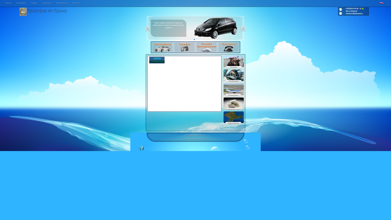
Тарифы (34, 3)
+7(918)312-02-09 (351, 8)
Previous (147, 28)
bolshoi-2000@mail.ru (354, 13)
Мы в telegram (351, 11)
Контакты (76, 3)
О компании (46, 3)
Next (243, 28)
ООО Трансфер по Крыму (192, 135)
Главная (8, 3)
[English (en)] (382, 3)
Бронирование (62, 3)
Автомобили (21, 3)
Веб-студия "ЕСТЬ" (204, 138)
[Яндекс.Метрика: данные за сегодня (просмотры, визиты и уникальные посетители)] (229, 127)
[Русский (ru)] (381, 3)
